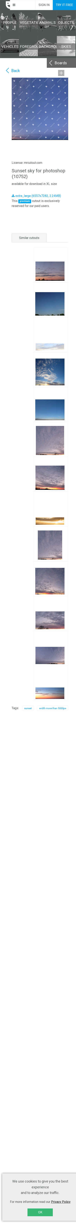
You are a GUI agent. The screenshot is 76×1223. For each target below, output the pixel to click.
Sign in (44, 5)
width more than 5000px (52, 708)
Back (15, 70)
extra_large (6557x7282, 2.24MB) (38, 196)
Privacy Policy (61, 1202)
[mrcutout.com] (5, 5)
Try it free (64, 5)
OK (40, 1212)
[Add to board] (61, 73)
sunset (28, 708)
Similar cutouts (29, 238)
